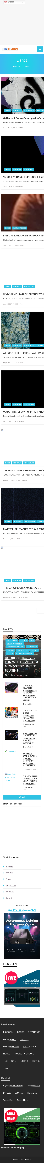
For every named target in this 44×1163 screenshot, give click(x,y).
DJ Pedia (7, 1093)
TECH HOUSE (9, 1061)
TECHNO (10, 653)
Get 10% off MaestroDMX (22, 910)
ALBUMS (8, 521)
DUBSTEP (24, 1039)
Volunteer (9, 866)
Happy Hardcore (19, 228)
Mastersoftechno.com (15, 647)
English (10, 2)
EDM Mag (19, 1093)
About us (9, 873)
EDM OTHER (28, 169)
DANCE (7, 110)
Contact (9, 898)
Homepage (17, 67)
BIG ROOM (8, 1032)
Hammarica (32, 1093)
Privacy (8, 879)
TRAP (5, 1068)
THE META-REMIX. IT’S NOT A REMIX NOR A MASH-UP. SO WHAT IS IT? (30, 779)
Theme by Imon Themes (22, 1160)
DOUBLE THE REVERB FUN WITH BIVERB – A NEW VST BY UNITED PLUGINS (21, 664)
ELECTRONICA (29, 110)
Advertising (10, 892)
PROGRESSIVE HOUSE (24, 1053)
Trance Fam (8, 1100)
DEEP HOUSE (34, 1032)
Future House (29, 345)
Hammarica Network (14, 643)
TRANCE (36, 1061)
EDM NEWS (17, 110)
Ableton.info (11, 640)
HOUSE (6, 1053)
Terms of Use (11, 885)
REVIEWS (34, 650)
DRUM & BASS (9, 1039)
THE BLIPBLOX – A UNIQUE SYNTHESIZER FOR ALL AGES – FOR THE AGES (30, 715)
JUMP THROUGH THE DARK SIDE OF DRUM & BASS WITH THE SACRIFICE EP (30, 738)
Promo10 (10, 650)
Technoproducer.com (24, 653)
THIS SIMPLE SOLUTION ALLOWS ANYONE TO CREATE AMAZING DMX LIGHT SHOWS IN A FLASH (30, 693)
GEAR (32, 640)
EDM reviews (23, 128)
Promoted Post (22, 650)
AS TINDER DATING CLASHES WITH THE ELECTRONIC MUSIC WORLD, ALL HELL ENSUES (30, 759)
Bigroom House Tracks (13, 1085)
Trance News (22, 1100)
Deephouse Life (33, 1085)
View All (22, 797)
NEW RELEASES (29, 286)
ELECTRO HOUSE (11, 1046)
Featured (23, 640)
